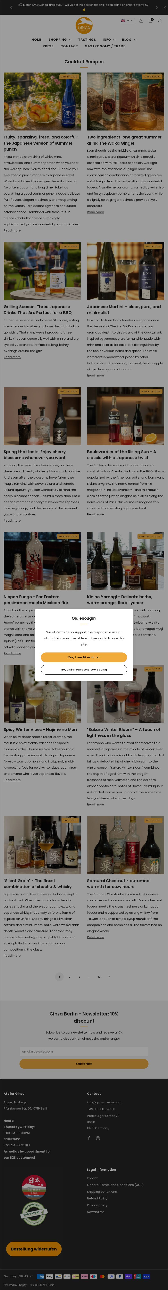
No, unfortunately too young (84, 670)
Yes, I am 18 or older (84, 657)
